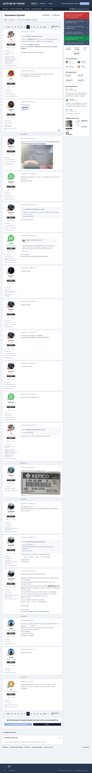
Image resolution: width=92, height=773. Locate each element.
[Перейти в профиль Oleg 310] (11, 104)
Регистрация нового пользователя (18, 724)
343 (31, 27)
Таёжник (11, 475)
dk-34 (36, 36)
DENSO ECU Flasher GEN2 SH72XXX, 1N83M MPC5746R (74, 27)
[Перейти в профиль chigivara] (11, 270)
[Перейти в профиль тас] (11, 34)
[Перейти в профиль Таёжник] (11, 470)
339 (18, 27)
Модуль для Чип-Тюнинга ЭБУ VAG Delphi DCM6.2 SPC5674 (74, 21)
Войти (47, 724)
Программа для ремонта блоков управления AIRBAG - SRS (74, 38)
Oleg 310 (11, 109)
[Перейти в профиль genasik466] (11, 506)
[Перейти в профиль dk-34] (11, 73)
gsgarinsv (11, 182)
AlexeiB (11, 628)
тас (11, 39)
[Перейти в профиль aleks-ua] (67, 66)
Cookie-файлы (12, 770)
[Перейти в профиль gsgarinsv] (11, 176)
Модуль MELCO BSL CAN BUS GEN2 (75, 43)
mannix (11, 243)
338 (15, 27)
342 (28, 27)
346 (40, 27)
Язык (5, 770)
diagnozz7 (12, 19)
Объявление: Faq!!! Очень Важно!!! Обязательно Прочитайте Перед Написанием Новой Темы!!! (74, 16)
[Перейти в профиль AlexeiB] (11, 623)
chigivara (11, 276)
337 (12, 27)
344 (34, 27)
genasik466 (11, 511)
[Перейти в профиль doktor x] (79, 66)
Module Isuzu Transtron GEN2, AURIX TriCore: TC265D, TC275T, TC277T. (74, 32)
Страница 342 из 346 (55, 27)
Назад (8, 27)
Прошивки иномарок (31, 19)
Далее (44, 27)
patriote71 (11, 146)
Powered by (80, 770)
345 (37, 27)
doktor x (83, 66)
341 (25, 27)
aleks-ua (71, 66)
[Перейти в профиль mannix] (11, 238)
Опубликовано (28, 31)
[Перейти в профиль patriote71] (11, 141)
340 (21, 27)
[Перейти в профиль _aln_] (11, 684)
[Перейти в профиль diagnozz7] (5, 20)
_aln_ (11, 689)
